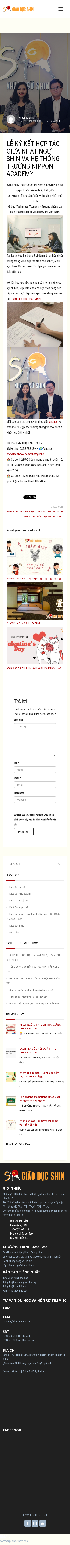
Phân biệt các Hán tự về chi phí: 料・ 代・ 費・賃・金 (34, 578)
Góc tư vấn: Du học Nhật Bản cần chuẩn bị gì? (31, 990)
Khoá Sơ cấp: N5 (17, 887)
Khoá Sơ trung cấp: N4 (20, 893)
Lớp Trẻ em (14, 932)
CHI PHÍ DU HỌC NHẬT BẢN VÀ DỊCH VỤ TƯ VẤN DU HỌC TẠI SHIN (33, 957)
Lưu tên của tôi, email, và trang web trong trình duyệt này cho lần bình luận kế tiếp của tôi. (35, 819)
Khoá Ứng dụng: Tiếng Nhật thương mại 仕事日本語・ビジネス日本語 (34, 916)
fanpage (53, 421)
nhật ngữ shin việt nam (40, 512)
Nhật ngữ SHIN (26, 117)
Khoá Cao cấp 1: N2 (18, 907)
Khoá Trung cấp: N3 (18, 900)
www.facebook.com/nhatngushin (25, 454)
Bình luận (18, 719)
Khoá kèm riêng (16, 925)
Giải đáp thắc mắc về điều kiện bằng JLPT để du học (34, 1003)
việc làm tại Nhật (55, 517)
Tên (16, 763)
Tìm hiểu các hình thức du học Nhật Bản (28, 996)
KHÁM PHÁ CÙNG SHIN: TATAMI (23, 623)
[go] (59, 864)
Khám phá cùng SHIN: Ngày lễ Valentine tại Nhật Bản (34, 668)
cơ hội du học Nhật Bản (18, 512)
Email (17, 778)
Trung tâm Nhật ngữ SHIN (25, 299)
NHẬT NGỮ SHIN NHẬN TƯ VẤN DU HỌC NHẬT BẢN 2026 (33, 981)
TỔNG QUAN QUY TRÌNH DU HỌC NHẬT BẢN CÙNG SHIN (32, 969)
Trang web (19, 793)
